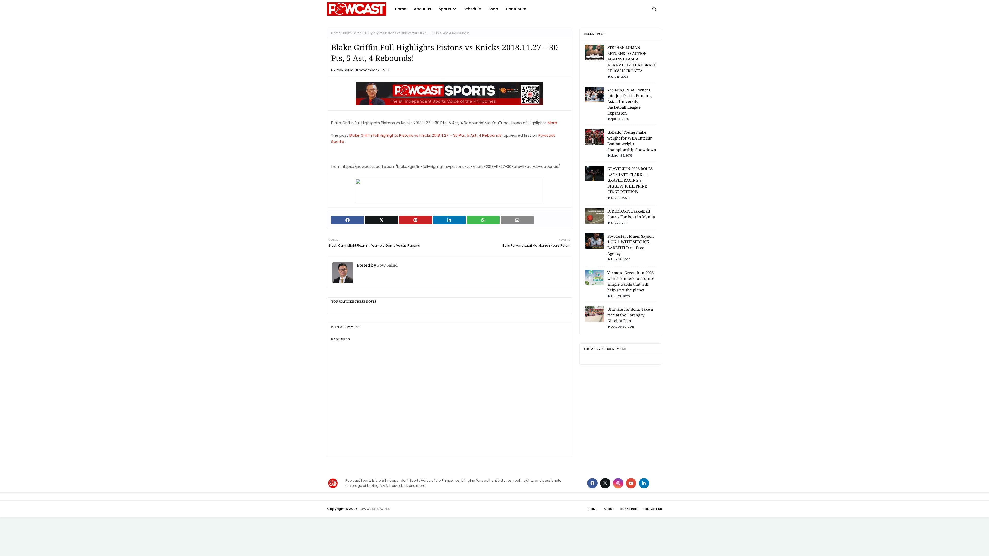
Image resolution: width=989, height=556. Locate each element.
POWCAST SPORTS (374, 508)
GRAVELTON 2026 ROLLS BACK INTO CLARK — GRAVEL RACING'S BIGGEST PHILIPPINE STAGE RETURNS (630, 180)
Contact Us (652, 509)
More (552, 122)
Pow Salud (344, 69)
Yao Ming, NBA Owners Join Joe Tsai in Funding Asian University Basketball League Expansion (629, 101)
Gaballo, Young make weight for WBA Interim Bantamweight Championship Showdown (631, 140)
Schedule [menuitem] (472, 9)
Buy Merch (628, 509)
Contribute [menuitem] (516, 9)
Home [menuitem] (400, 9)
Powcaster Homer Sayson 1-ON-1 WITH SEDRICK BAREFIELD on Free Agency (630, 244)
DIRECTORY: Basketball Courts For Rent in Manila (631, 214)
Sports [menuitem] (445, 9)
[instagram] (618, 483)
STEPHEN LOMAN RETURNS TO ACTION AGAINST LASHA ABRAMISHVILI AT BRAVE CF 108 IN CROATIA (631, 59)
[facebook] (592, 483)
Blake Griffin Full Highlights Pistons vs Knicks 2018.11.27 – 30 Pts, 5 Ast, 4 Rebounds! (425, 135)
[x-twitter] (605, 483)
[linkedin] (644, 483)
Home (335, 33)
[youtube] (631, 483)
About (609, 509)
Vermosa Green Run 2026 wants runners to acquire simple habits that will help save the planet (630, 281)
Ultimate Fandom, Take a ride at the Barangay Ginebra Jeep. (630, 315)
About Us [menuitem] (422, 9)
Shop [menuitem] (493, 9)
